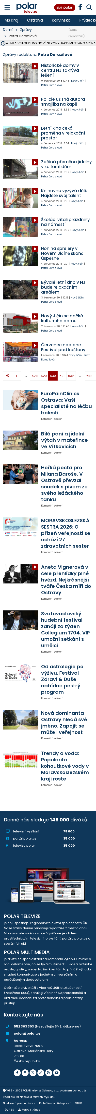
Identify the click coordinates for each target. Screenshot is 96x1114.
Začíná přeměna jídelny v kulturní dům (66, 164)
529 (44, 375)
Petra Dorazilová (51, 85)
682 (89, 375)
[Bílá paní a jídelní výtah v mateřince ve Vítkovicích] (20, 440)
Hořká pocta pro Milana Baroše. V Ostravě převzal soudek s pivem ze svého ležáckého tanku (64, 483)
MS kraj (11, 20)
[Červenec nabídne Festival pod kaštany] (20, 352)
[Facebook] (17, 1072)
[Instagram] (25, 1072)
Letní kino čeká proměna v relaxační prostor (63, 133)
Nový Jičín (77, 81)
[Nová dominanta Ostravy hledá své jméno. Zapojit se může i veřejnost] (20, 720)
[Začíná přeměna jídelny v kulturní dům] (20, 169)
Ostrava (35, 20)
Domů (8, 29)
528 (35, 375)
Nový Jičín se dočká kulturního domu (62, 318)
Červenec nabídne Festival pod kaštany (63, 347)
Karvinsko (61, 20)
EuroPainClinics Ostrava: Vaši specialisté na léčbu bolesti (66, 403)
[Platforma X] (33, 1072)
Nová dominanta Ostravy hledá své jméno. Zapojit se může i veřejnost (64, 723)
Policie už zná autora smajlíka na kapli (63, 101)
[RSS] (48, 1072)
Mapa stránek (31, 1110)
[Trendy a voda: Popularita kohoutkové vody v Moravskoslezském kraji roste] (20, 760)
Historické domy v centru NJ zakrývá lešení (60, 70)
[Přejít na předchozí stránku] (7, 376)
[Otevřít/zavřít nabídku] (7, 7)
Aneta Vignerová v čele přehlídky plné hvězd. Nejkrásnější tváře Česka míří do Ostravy (66, 580)
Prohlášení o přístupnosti (55, 1103)
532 (71, 375)
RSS (11, 1110)
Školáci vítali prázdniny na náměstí (65, 222)
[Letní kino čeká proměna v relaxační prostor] (20, 135)
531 (62, 375)
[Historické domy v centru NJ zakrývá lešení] (20, 73)
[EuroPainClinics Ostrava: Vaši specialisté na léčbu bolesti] (20, 400)
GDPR (78, 1103)
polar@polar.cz (27, 1033)
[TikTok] (40, 1072)
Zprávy (26, 29)
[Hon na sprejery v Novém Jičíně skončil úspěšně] (20, 256)
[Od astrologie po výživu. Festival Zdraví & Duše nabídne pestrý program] (20, 673)
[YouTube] (56, 1072)
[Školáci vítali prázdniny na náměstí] (20, 227)
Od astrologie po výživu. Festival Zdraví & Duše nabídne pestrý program (62, 679)
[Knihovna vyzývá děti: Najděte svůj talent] (20, 198)
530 (53, 375)
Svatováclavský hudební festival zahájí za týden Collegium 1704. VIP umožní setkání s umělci (65, 629)
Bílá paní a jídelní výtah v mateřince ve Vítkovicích (64, 440)
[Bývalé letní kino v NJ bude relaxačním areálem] (20, 289)
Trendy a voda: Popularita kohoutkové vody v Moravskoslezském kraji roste (65, 766)
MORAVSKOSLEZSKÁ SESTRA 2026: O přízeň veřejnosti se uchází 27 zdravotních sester (65, 533)
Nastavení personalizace (19, 1103)
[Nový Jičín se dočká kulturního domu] (20, 323)
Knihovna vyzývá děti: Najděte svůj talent (64, 193)
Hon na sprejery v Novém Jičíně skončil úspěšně (63, 253)
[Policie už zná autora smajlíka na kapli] (20, 106)
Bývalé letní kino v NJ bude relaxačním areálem (63, 287)
